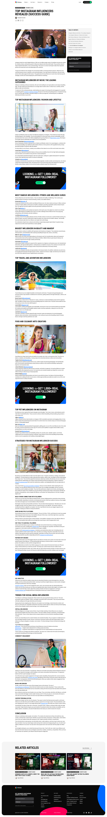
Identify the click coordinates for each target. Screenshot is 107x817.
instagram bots (35, 526)
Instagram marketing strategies (31, 91)
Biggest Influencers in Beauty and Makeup (76, 39)
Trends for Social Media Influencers (75, 49)
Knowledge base (44, 799)
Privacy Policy (43, 812)
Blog (67, 795)
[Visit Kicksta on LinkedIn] (88, 812)
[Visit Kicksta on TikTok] (91, 812)
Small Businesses (57, 797)
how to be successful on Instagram (31, 485)
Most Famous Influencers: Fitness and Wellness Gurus (79, 37)
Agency (81, 803)
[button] (26, 2)
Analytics (42, 806)
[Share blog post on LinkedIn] (18, 20)
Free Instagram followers (71, 803)
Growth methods (44, 801)
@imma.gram (18, 629)
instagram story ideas (32, 677)
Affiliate (81, 801)
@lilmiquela (17, 626)
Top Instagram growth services (73, 799)
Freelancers (56, 799)
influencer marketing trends (21, 482)
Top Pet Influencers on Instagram (76, 45)
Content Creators (57, 795)
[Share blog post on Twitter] (20, 20)
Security (42, 804)
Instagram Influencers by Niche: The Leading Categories (79, 33)
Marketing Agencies (58, 801)
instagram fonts (44, 703)
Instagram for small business (46, 535)
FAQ (42, 797)
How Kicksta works (44, 795)
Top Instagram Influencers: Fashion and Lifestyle (77, 35)
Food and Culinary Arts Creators (74, 43)
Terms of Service (57, 812)
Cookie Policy (69, 812)
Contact (81, 799)
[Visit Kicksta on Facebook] (86, 812)
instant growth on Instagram (28, 530)
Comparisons (69, 804)
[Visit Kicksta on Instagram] (83, 812)
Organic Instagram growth (72, 801)
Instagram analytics (19, 585)
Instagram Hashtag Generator (72, 797)
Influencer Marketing (20, 7)
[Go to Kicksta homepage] (18, 2)
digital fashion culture (55, 137)
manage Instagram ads (20, 590)
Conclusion (70, 51)
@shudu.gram (18, 627)
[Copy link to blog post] (16, 20)
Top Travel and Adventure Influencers (75, 41)
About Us (81, 795)
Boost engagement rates (45, 803)
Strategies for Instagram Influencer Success (77, 47)
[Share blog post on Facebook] (23, 20)
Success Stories (83, 797)
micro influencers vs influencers (22, 687)
